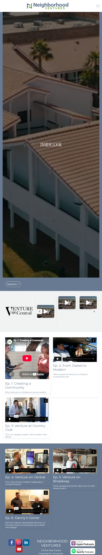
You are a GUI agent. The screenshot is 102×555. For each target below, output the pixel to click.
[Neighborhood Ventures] (47, 6)
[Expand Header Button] (98, 6)
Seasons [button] (12, 284)
